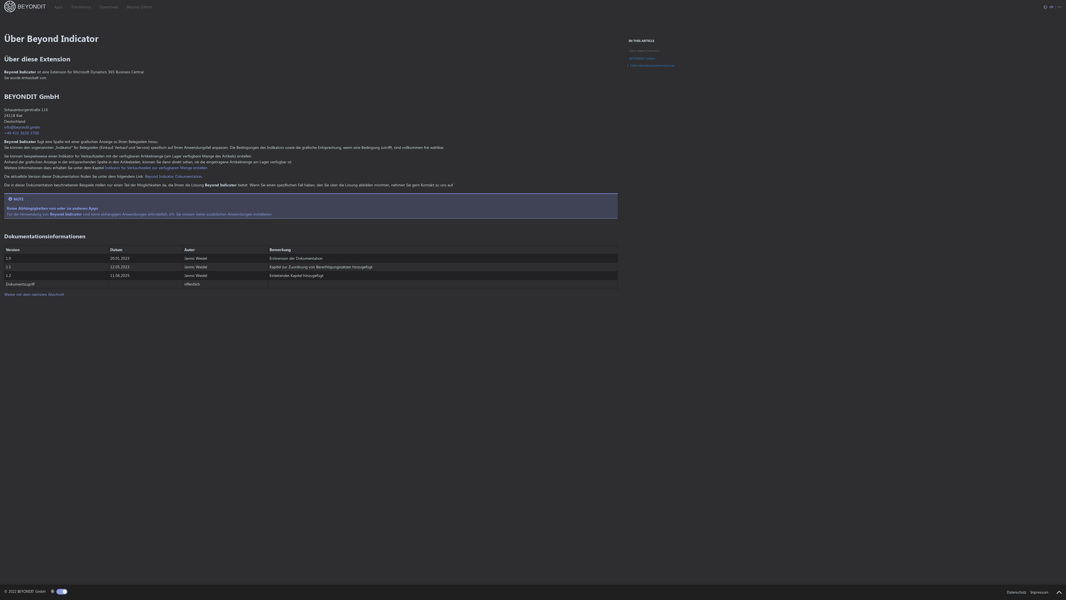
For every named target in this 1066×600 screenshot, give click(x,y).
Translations (81, 6)
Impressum (1039, 592)
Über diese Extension (644, 50)
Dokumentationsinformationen (652, 65)
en (1060, 6)
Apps (58, 6)
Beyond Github (139, 6)
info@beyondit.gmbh (22, 127)
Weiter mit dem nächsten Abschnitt (34, 294)
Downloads (108, 6)
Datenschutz (1016, 592)
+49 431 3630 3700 (21, 133)
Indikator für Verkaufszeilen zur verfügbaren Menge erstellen (156, 167)
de (1051, 6)
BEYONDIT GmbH (642, 58)
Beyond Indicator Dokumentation (173, 176)
